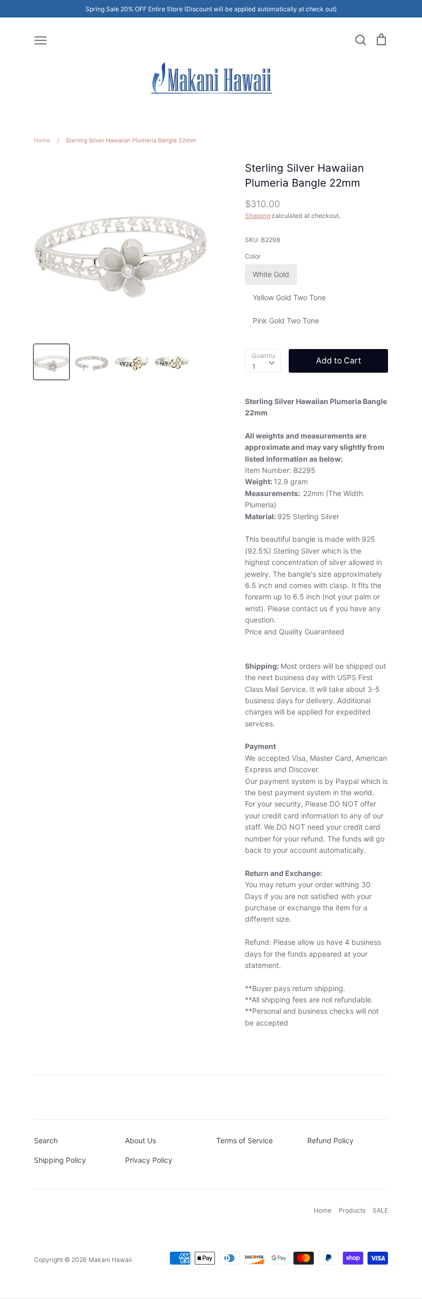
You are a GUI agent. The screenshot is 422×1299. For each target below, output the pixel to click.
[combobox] (263, 361)
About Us (140, 1140)
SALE (380, 1210)
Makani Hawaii (110, 1260)
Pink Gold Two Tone (286, 320)
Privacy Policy (148, 1160)
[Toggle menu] (40, 39)
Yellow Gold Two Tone (289, 297)
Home (322, 1210)
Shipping (257, 215)
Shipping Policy (60, 1160)
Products (352, 1210)
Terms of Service (244, 1140)
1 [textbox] (254, 366)
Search (46, 1140)
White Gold (271, 274)
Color (253, 256)
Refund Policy (330, 1140)
